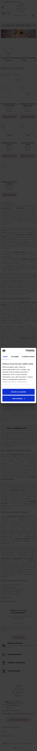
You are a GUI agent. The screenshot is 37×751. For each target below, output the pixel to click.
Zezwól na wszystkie (18, 392)
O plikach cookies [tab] (28, 356)
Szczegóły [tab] (15, 356)
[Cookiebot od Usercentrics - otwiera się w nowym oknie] (26, 350)
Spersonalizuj (17, 398)
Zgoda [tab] (5, 356)
